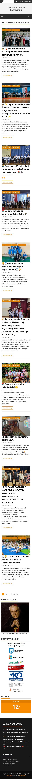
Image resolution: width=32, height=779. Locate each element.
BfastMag (9, 775)
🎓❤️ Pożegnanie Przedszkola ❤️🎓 (13, 746)
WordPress (22, 775)
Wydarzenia (16, 30)
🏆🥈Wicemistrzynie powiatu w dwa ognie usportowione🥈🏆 (12, 266)
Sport (14, 245)
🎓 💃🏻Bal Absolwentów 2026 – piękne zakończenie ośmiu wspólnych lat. (15, 51)
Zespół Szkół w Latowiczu (16, 8)
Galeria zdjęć (6, 30)
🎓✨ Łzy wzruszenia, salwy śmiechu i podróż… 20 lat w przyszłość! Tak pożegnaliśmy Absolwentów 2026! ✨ (16, 110)
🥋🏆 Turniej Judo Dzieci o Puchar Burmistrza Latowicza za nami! (15, 559)
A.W (3, 57)
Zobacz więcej (7, 75)
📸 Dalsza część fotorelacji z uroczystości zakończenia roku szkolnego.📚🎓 (16, 169)
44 (14, 594)
